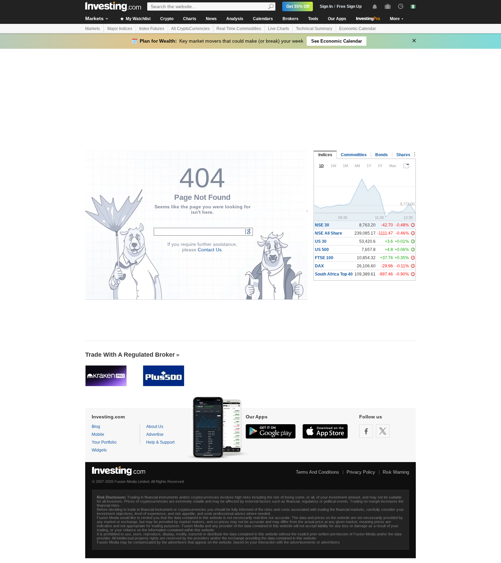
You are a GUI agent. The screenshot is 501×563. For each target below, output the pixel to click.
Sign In (326, 6)
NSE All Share (328, 233)
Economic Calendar (357, 28)
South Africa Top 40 (334, 274)
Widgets (99, 450)
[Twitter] (383, 431)
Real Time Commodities (238, 28)
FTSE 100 (324, 257)
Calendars (263, 18)
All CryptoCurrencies (190, 28)
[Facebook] (366, 431)
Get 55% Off (297, 6)
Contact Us (210, 249)
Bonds (381, 154)
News (211, 18)
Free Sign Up (349, 6)
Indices (325, 154)
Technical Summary (314, 28)
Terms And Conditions (317, 472)
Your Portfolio (104, 442)
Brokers (291, 18)
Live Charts (278, 28)
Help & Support (160, 442)
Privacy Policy (361, 472)
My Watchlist (138, 18)
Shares (403, 154)
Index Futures (151, 28)
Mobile (98, 434)
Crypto (166, 18)
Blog (96, 426)
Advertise (155, 434)
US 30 (321, 241)
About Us (154, 426)
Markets (94, 18)
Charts (189, 18)
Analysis (234, 18)
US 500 (322, 249)
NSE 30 (322, 225)
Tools (313, 18)
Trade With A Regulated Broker (130, 354)
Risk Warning (396, 472)
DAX (319, 266)
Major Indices (119, 28)
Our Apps (337, 18)
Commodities (354, 154)
